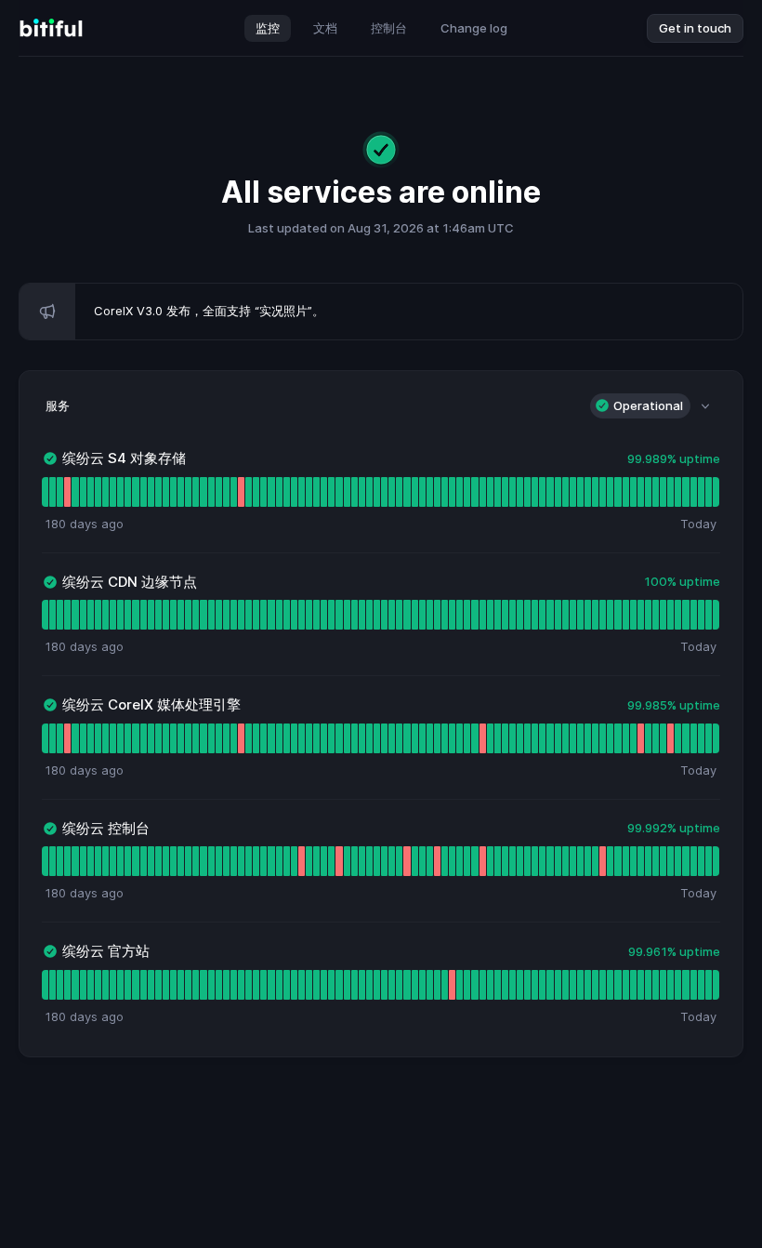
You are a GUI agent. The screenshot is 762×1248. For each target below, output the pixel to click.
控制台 (389, 27)
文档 (325, 27)
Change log (473, 27)
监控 (268, 27)
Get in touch (695, 27)
